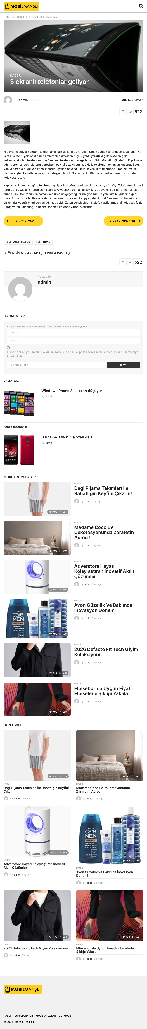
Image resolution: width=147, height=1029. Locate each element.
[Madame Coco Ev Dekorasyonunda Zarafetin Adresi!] (37, 538)
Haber (15, 75)
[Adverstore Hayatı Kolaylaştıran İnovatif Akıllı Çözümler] (37, 577)
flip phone (43, 241)
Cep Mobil (65, 1015)
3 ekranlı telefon (18, 241)
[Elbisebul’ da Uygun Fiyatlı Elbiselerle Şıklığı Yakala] (37, 699)
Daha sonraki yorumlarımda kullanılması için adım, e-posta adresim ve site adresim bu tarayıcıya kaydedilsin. (72, 354)
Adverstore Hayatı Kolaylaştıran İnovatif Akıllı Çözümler (104, 571)
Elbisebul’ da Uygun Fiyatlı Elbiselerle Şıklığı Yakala (103, 691)
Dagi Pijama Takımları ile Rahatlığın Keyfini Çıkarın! (103, 490)
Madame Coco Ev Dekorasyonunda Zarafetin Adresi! (104, 532)
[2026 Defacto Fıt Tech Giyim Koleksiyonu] (37, 660)
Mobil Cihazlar (46, 1015)
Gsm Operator (24, 1015)
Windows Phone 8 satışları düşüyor (71, 391)
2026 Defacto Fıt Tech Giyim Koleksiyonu (106, 652)
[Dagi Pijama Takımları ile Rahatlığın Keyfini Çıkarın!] (37, 499)
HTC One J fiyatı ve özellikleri (66, 437)
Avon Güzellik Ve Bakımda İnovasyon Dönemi (103, 607)
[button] (141, 6)
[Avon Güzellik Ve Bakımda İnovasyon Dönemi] (37, 618)
